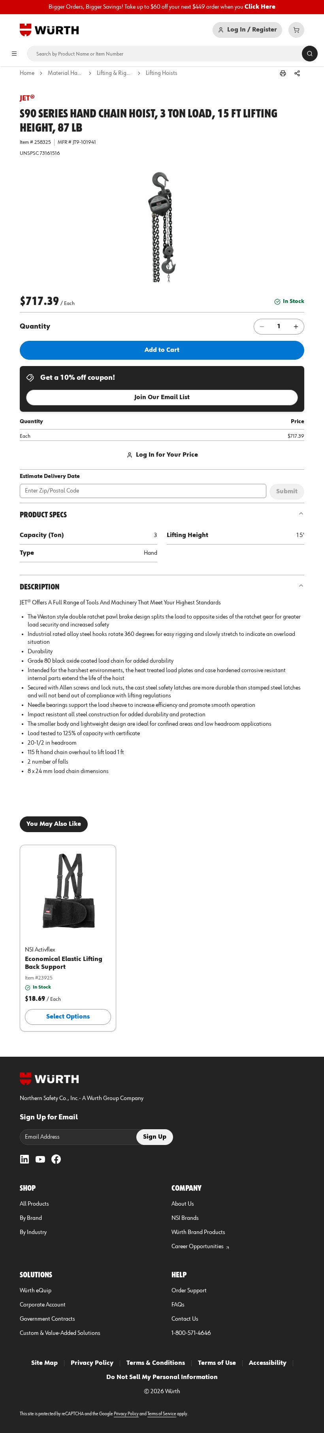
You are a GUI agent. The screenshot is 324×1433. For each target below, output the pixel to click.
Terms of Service (161, 1414)
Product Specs (43, 515)
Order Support (189, 1291)
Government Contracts (47, 1319)
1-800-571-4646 (191, 1333)
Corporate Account (43, 1305)
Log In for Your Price (167, 455)
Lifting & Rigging (114, 73)
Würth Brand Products (198, 1232)
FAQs (178, 1305)
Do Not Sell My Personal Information (162, 1377)
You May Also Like (53, 824)
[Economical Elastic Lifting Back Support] (67, 890)
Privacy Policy (92, 1363)
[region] (162, 7)
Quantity (35, 326)
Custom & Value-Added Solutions (60, 1333)
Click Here (260, 7)
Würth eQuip (35, 1291)
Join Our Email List (162, 397)
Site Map (44, 1363)
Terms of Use (217, 1363)
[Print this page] (283, 73)
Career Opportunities (197, 1246)
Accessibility (267, 1363)
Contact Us (184, 1319)
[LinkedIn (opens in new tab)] (24, 1159)
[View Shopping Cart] (296, 30)
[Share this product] (297, 73)
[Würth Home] (49, 30)
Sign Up (154, 1137)
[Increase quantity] (295, 326)
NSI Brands (185, 1218)
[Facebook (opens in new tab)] (56, 1159)
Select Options (68, 1017)
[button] (162, 226)
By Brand (31, 1218)
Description (39, 587)
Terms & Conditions (155, 1363)
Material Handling (65, 73)
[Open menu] (14, 53)
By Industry (33, 1232)
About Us (182, 1204)
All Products (34, 1204)
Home (27, 73)
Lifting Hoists (161, 73)
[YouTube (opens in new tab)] (40, 1159)
